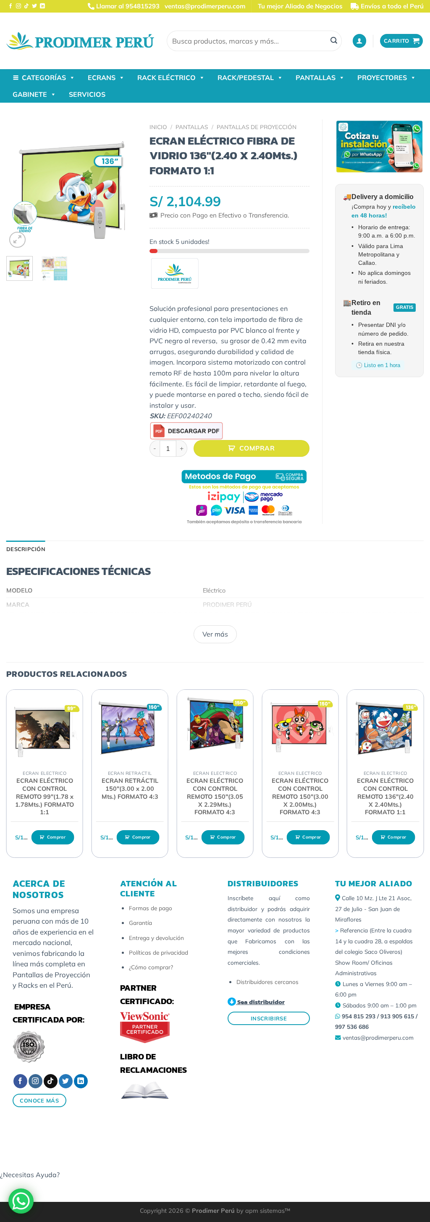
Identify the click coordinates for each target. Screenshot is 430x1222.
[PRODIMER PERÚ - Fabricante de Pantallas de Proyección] (80, 41)
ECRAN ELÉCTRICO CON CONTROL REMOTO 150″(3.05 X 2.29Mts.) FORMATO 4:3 (214, 796)
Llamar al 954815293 (127, 6)
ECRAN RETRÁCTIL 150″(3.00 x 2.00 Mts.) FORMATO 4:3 (130, 788)
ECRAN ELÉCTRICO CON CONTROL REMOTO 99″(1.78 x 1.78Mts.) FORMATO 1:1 (44, 796)
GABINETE (30, 94)
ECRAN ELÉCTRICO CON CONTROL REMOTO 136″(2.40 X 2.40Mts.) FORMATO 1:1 (385, 796)
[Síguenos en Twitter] (34, 6)
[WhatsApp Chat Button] (21, 1201)
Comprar (257, 448)
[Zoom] (17, 240)
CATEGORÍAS (44, 77)
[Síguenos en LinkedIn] (42, 6)
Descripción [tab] (25, 549)
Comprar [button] (56, 837)
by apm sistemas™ (262, 1210)
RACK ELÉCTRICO (166, 77)
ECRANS (101, 77)
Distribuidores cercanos (267, 981)
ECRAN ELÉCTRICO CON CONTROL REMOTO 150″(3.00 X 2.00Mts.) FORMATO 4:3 (300, 796)
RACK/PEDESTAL (246, 77)
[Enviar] (334, 41)
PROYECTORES (382, 77)
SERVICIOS (87, 94)
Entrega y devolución (156, 937)
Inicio (158, 126)
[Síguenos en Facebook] (10, 6)
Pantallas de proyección (256, 126)
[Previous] (19, 185)
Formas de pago (150, 907)
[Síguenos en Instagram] (18, 6)
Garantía (140, 922)
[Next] (123, 185)
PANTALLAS (316, 77)
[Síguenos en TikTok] (26, 6)
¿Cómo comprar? (151, 967)
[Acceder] (359, 41)
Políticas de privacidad (158, 952)
